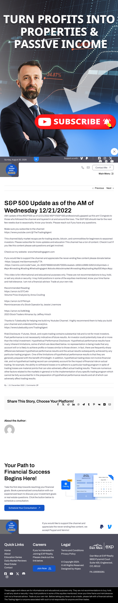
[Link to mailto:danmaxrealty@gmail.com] (88, 167)
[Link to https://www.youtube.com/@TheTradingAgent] (112, 161)
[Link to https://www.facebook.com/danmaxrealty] (99, 158)
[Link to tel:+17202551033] (82, 167)
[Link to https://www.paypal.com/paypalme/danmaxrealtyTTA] (87, 158)
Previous (99, 188)
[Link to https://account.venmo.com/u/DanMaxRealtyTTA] (81, 158)
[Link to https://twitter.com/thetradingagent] (110, 158)
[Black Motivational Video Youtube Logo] (11, 164)
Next (108, 188)
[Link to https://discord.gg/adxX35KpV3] (100, 161)
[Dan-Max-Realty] (102, 543)
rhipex (77, 568)
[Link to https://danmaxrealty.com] (106, 161)
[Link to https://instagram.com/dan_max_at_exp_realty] (105, 158)
